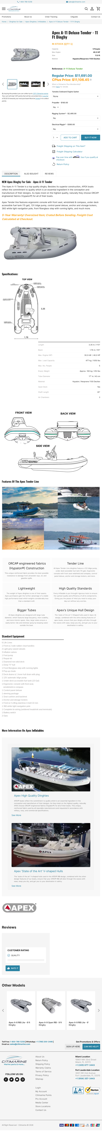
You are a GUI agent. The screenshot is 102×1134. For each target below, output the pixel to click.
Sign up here (73, 1046)
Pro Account (41, 1099)
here (58, 87)
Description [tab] (11, 173)
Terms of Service (43, 1071)
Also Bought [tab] (31, 173)
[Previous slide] (4, 84)
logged (37, 98)
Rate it (12, 968)
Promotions (6, 17)
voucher (45, 96)
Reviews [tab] (49, 173)
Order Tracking (51, 17)
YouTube (17, 1079)
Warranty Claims (43, 1068)
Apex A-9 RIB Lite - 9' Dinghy (48, 1023)
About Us (28, 17)
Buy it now (91, 137)
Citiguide (74, 17)
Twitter (11, 1079)
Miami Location (82, 1056)
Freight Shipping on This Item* (71, 146)
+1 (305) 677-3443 (85, 1065)
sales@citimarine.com (76, 2)
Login (38, 1087)
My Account (41, 1091)
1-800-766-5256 (25, 2)
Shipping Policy (42, 1064)
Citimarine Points (43, 1095)
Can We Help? (91, 1046)
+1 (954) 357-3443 (85, 1078)
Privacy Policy (42, 1075)
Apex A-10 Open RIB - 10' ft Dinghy (80, 1023)
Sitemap (39, 1079)
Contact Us (95, 17)
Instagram (23, 1079)
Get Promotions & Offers (88, 1041)
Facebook (6, 1079)
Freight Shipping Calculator (69, 151)
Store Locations (42, 1106)
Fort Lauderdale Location (87, 1070)
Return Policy (63, 164)
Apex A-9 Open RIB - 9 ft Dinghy (20, 1023)
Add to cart (70, 137)
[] (86, 8)
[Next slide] (47, 84)
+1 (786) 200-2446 (44, 1042)
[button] (4, 8)
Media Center (41, 1102)
